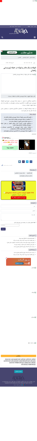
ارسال (3, 229)
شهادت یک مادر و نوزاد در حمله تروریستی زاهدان (19, 69)
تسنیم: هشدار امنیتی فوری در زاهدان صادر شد (20, 121)
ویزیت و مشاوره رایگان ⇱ (18, 198)
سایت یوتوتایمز (27, 362)
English (29, 26)
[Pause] (21, 148)
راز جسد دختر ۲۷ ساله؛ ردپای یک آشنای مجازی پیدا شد (24, 246)
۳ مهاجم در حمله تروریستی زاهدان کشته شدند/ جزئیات (17, 119)
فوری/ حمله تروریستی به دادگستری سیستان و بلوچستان (17, 131)
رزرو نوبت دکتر (24, 364)
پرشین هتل (32, 361)
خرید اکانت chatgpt (19, 362)
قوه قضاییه (29, 173)
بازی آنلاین (23, 359)
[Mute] (23, 148)
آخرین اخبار (32, 236)
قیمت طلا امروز (7, 361)
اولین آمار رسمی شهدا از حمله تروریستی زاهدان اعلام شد (17, 117)
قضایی (19, 57)
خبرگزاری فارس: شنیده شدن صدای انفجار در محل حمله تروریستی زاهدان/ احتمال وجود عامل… (16, 124)
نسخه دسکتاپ (18, 371)
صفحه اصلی (32, 57)
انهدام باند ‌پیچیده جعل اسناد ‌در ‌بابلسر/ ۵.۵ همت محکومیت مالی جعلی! (20, 242)
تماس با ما (19, 26)
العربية (32, 26)
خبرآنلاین (18, 31)
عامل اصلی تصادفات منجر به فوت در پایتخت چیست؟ (24, 244)
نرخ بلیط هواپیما (31, 364)
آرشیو (10, 26)
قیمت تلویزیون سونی (15, 359)
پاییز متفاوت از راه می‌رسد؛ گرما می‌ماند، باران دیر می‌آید (23, 240)
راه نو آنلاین (28, 359)
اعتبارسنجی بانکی (14, 361)
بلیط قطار (33, 362)
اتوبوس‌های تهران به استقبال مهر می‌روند (26, 238)
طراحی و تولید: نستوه (18, 385)
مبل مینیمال (7, 359)
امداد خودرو (11, 362)
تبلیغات (13, 26)
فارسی (35, 26)
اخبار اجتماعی (25, 57)
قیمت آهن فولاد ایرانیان (24, 361)
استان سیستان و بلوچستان (26, 176)
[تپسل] (2, 51)
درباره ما (16, 26)
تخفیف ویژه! (10, 148)
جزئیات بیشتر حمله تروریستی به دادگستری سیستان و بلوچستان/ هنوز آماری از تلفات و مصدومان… (16, 128)
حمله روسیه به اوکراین (20, 173)
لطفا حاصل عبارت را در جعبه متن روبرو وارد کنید (25, 222)
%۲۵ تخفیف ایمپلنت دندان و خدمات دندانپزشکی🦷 (18, 193)
